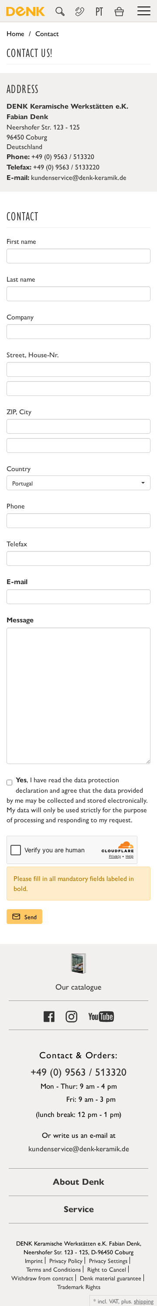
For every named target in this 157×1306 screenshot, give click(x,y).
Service (79, 1209)
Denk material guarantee (110, 1277)
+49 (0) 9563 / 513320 (78, 1071)
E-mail (17, 582)
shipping (144, 1300)
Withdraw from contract (42, 1277)
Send (30, 916)
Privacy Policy (65, 1260)
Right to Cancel (106, 1269)
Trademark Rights (78, 1286)
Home (15, 33)
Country (19, 468)
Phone (16, 506)
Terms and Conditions (53, 1269)
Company (20, 317)
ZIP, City (19, 411)
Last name (21, 279)
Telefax (17, 543)
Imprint (34, 1260)
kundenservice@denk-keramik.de (78, 177)
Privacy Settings (108, 1260)
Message (20, 620)
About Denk (78, 1181)
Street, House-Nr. (33, 354)
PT (99, 11)
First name (21, 241)
